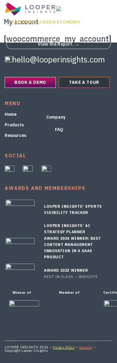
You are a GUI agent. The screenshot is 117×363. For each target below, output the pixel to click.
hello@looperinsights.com (58, 59)
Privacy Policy (64, 347)
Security (86, 347)
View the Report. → (58, 44)
